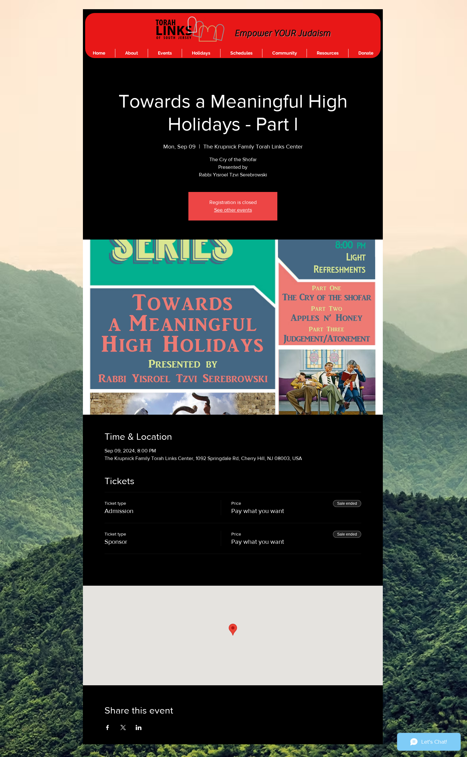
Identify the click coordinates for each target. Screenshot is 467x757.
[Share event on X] (123, 727)
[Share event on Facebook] (108, 727)
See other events (233, 210)
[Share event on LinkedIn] (139, 727)
